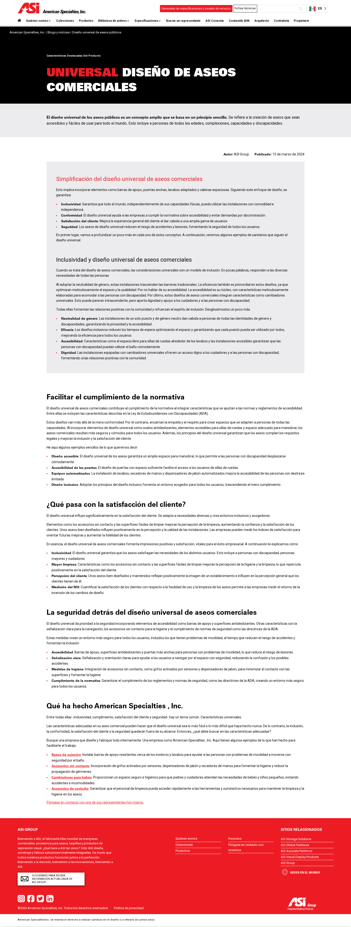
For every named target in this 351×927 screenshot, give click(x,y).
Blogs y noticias (58, 32)
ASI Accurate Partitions (296, 851)
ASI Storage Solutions (296, 839)
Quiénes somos (37, 20)
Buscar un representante (183, 20)
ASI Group (288, 863)
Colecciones (65, 20)
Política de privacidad (129, 908)
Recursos (234, 838)
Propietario (301, 20)
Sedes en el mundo (305, 872)
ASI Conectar (214, 20)
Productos (86, 20)
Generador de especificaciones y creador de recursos (196, 8)
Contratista (281, 20)
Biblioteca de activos (112, 20)
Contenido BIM (239, 20)
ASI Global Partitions (295, 845)
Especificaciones (146, 20)
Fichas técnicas (245, 8)
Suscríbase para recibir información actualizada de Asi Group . (52, 879)
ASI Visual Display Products (300, 857)
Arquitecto (261, 20)
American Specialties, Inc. (27, 32)
